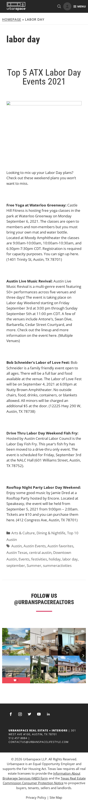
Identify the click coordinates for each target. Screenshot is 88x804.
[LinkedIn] (48, 714)
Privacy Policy (36, 797)
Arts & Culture (23, 532)
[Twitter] (29, 714)
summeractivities (57, 565)
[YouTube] (39, 714)
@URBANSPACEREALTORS (44, 602)
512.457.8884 (18, 738)
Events (24, 559)
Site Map (56, 797)
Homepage (11, 19)
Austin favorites (60, 545)
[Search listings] (59, 6)
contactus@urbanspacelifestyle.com (39, 742)
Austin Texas (16, 552)
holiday (55, 559)
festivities (39, 559)
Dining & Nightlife (51, 532)
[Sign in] (67, 6)
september (15, 565)
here (73, 253)
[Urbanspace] (16, 6)
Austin (16, 545)
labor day (70, 559)
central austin (40, 552)
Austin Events (34, 545)
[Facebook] (11, 714)
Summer (34, 565)
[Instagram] (20, 714)
